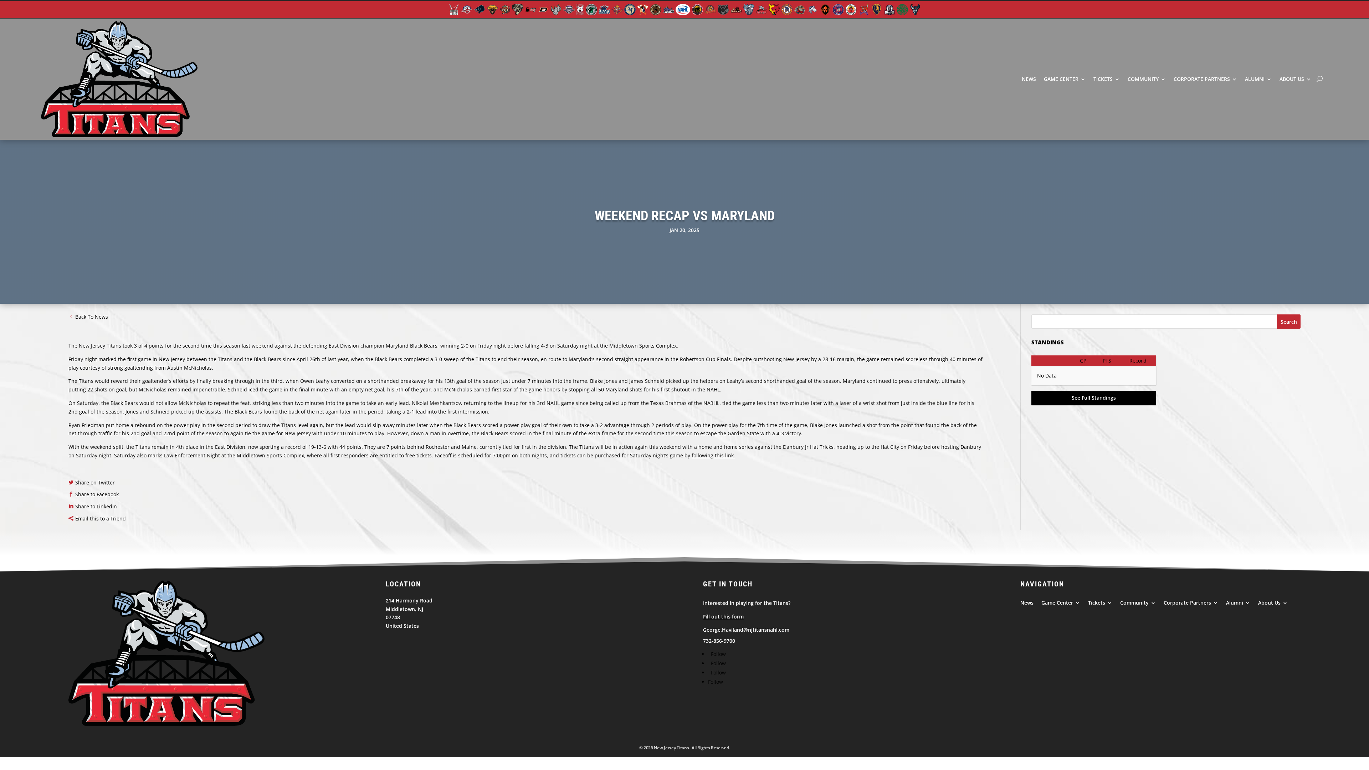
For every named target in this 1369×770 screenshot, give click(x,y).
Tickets (1103, 79)
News (1029, 79)
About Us (1292, 79)
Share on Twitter (95, 482)
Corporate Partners (1202, 79)
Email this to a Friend (100, 518)
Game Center (1061, 79)
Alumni (1255, 79)
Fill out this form (723, 616)
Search (1289, 321)
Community (1143, 79)
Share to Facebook (97, 494)
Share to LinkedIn (96, 506)
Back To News (91, 316)
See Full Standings (1094, 397)
